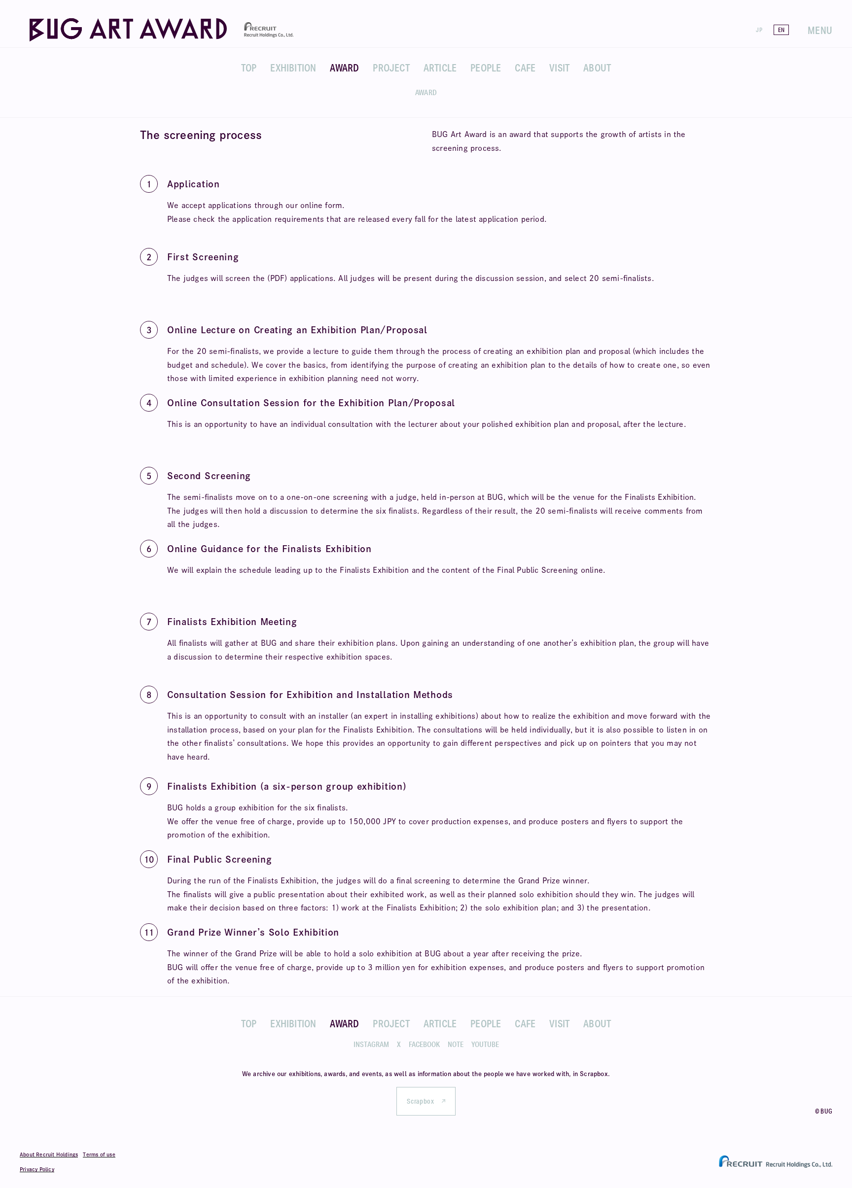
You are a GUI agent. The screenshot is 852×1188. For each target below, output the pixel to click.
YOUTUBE (485, 1044)
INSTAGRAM (371, 1044)
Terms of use (99, 1154)
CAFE (525, 67)
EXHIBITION (293, 67)
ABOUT (597, 67)
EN (781, 30)
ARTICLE (440, 67)
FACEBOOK (424, 1044)
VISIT (559, 67)
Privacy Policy (37, 1169)
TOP (249, 67)
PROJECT (391, 67)
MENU (820, 30)
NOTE (455, 1044)
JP (759, 30)
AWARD (344, 67)
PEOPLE (485, 67)
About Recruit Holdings (49, 1154)
